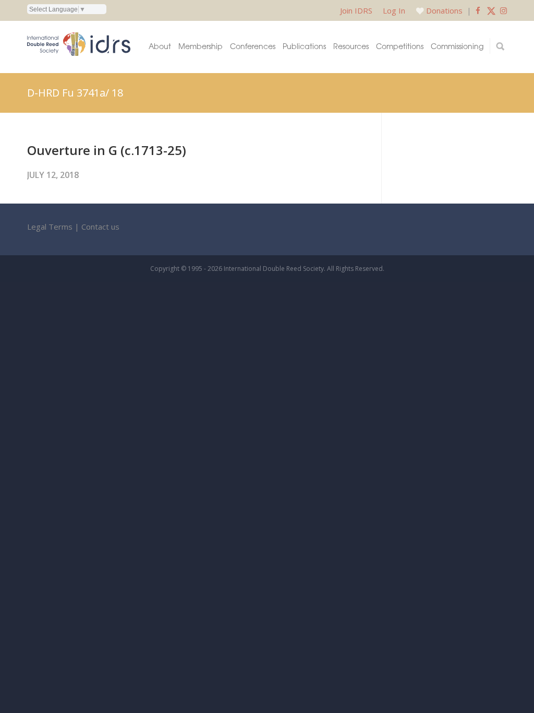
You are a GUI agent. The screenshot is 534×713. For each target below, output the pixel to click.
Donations (444, 10)
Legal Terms (49, 226)
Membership (200, 46)
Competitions (399, 46)
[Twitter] (491, 10)
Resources (351, 46)
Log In (394, 10)
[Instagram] (503, 10)
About (160, 46)
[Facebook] (478, 10)
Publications (304, 46)
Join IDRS (356, 10)
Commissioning (457, 46)
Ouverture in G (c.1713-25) (106, 150)
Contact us (100, 226)
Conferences (252, 46)
